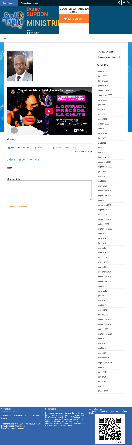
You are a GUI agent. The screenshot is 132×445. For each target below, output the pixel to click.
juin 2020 (102, 171)
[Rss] (128, 2)
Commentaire (13, 179)
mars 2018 (102, 214)
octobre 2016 (103, 224)
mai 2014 (102, 343)
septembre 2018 (105, 210)
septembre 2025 (105, 95)
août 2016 (102, 233)
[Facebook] (119, 2)
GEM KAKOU (42, 148)
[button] (5, 38)
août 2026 (102, 71)
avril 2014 (102, 348)
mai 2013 (102, 381)
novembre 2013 (104, 358)
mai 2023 (102, 114)
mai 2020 (102, 176)
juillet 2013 (102, 372)
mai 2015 (102, 300)
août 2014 (102, 339)
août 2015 (102, 286)
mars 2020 (102, 186)
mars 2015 (102, 310)
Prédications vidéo (62, 148)
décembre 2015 (104, 272)
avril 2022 (102, 143)
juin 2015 (102, 296)
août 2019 (102, 200)
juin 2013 (102, 377)
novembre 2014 (104, 324)
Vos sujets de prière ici (29, 3)
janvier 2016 (103, 267)
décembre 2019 (104, 191)
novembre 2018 (104, 205)
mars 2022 (102, 148)
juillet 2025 (102, 100)
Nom (9, 168)
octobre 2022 (103, 124)
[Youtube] (123, 2)
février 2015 (103, 315)
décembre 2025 (104, 90)
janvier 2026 (103, 86)
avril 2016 (102, 253)
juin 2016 (102, 243)
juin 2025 (102, 105)
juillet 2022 (102, 133)
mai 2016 (102, 248)
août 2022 (102, 128)
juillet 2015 (102, 291)
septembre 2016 (105, 229)
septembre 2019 (105, 195)
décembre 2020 (104, 162)
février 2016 (103, 262)
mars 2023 (102, 119)
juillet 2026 (102, 76)
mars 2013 (102, 386)
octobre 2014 (103, 329)
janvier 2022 (103, 157)
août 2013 (102, 367)
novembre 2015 (104, 276)
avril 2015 (102, 305)
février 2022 (103, 152)
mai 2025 (102, 109)
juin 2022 (102, 138)
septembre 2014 (105, 334)
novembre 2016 (104, 219)
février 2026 (103, 81)
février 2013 (103, 391)
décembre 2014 (104, 319)
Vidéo (72, 148)
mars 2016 (102, 257)
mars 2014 (102, 353)
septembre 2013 (105, 362)
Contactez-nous (9, 3)
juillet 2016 (102, 238)
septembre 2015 (105, 281)
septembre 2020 (105, 167)
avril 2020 (102, 181)
